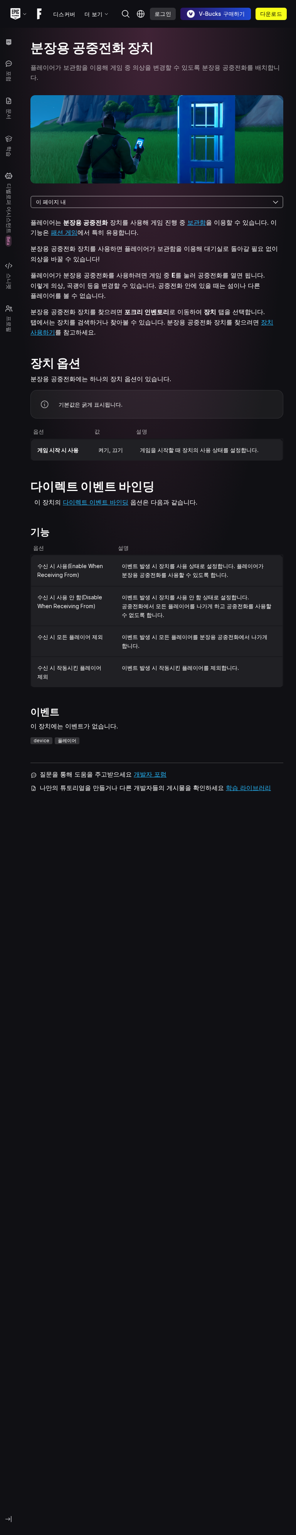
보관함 (196, 222)
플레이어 (67, 740)
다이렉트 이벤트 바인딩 (95, 502)
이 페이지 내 (51, 201)
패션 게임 (64, 232)
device (41, 740)
